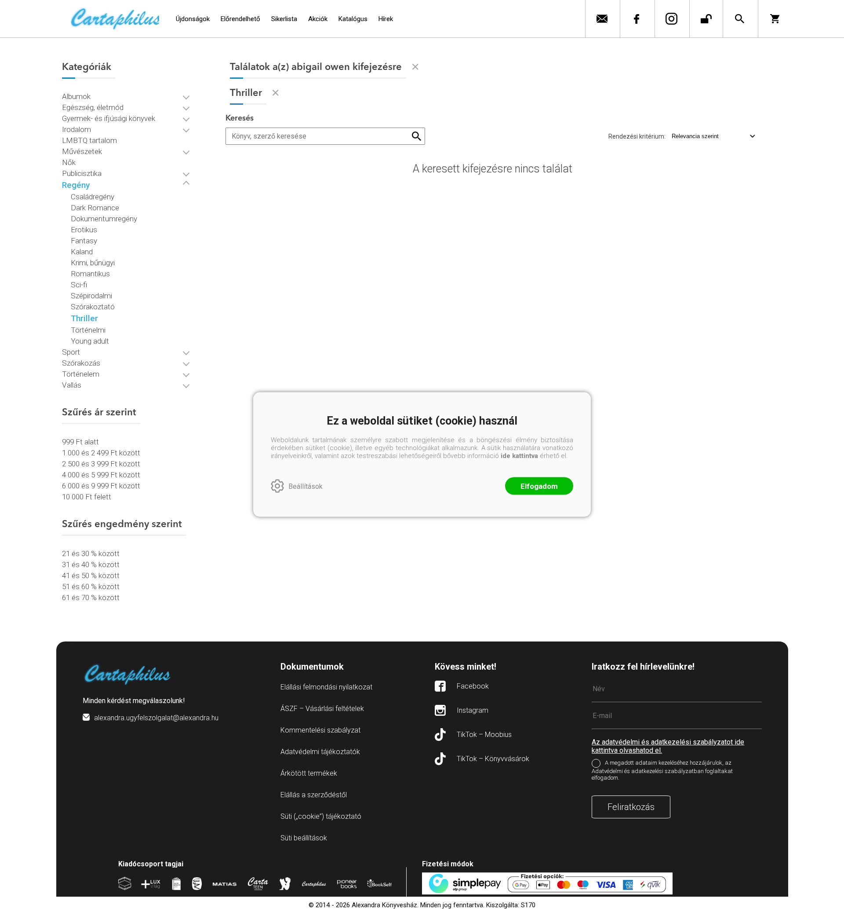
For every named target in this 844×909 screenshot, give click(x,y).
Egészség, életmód (93, 107)
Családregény (92, 196)
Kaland (82, 251)
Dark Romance (95, 207)
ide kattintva (519, 456)
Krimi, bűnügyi (93, 262)
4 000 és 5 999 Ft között (101, 474)
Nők (69, 162)
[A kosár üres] (775, 18)
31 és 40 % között (91, 564)
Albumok (76, 96)
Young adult (90, 341)
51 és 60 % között (91, 586)
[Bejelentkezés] (706, 18)
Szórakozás (81, 363)
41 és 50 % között (91, 575)
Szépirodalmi (91, 295)
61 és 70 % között (91, 597)
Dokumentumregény (104, 218)
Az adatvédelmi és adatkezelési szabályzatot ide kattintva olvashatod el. (668, 746)
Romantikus (90, 273)
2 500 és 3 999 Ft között (101, 463)
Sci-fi (79, 284)
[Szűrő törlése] (415, 67)
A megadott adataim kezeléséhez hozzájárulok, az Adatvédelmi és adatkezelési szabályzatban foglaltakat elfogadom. (662, 770)
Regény (76, 185)
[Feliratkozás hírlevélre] (601, 18)
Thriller (84, 318)
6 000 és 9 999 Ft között (101, 485)
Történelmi (88, 330)
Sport (71, 352)
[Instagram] (671, 18)
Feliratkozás (631, 807)
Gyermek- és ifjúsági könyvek (108, 118)
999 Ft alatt (80, 441)
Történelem (80, 374)
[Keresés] (739, 18)
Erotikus (84, 229)
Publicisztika (82, 173)
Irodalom (76, 129)
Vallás (71, 385)
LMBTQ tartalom (89, 140)
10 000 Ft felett (86, 496)
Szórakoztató (93, 306)
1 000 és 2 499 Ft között (101, 452)
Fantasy (84, 240)
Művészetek (82, 151)
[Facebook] (636, 18)
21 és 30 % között (91, 553)
